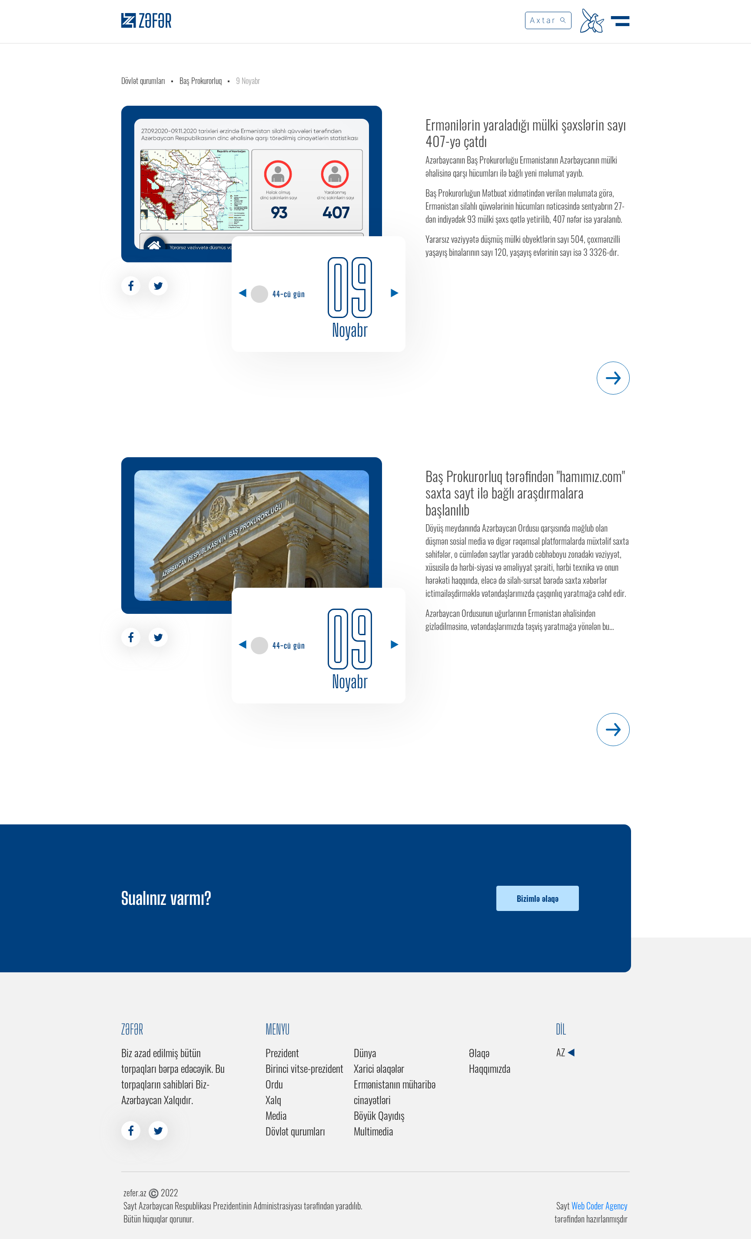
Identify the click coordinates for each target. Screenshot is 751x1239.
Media (276, 1115)
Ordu (274, 1084)
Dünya (365, 1052)
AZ (561, 1052)
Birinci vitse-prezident (304, 1068)
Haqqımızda (490, 1068)
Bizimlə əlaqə (537, 898)
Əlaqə (479, 1052)
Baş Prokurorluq (200, 80)
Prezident (282, 1052)
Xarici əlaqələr (379, 1068)
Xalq (273, 1099)
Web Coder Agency (600, 1205)
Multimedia (373, 1131)
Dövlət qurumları (143, 80)
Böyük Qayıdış (379, 1115)
